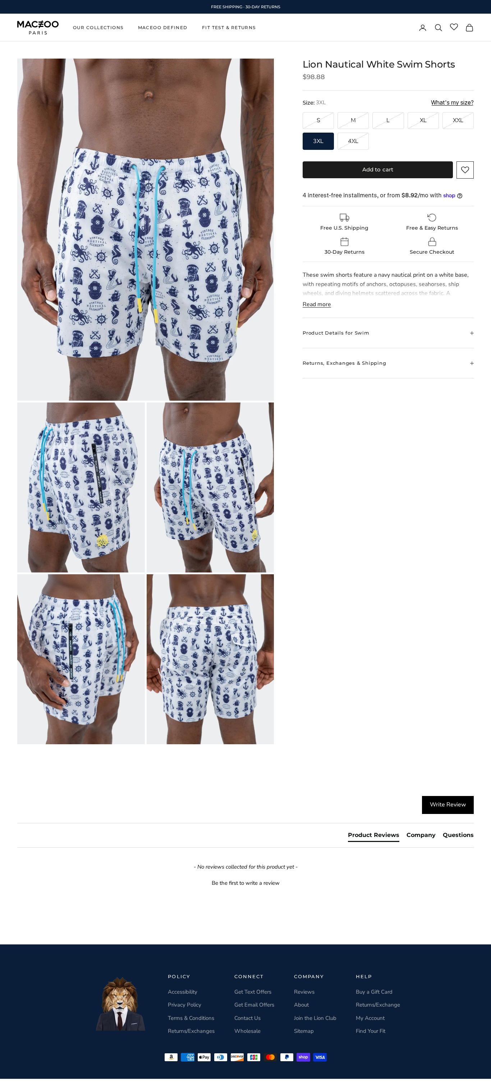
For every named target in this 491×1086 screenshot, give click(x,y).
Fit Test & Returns (229, 27)
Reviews (304, 991)
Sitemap (304, 1031)
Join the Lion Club (315, 1018)
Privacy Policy (184, 1004)
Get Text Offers (252, 991)
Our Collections (98, 27)
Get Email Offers (254, 1004)
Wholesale (247, 1031)
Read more (317, 304)
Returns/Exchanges (191, 1031)
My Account (370, 1018)
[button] (465, 170)
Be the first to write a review (246, 883)
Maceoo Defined (163, 27)
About (301, 1004)
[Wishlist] (454, 27)
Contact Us (247, 1018)
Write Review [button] (448, 805)
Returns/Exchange (378, 1004)
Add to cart (378, 169)
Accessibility (182, 991)
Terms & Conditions (191, 1018)
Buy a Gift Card (374, 991)
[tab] (373, 836)
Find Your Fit (370, 1031)
